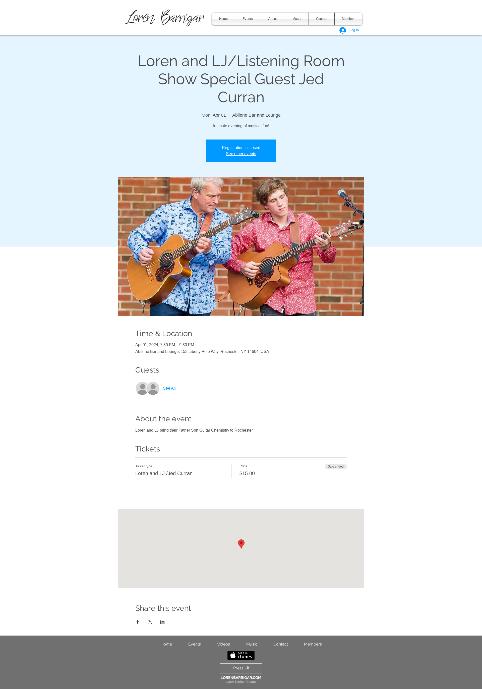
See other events (241, 154)
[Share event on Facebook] (137, 622)
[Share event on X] (150, 622)
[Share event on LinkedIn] (162, 622)
